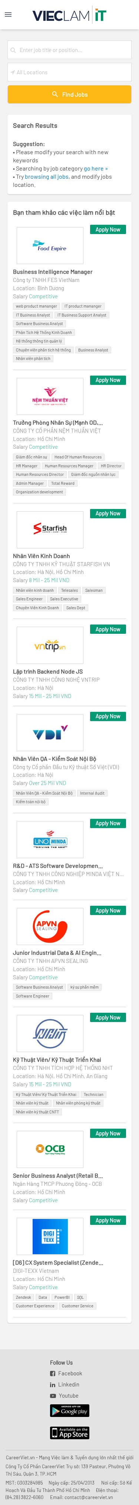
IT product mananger (83, 306)
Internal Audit (92, 793)
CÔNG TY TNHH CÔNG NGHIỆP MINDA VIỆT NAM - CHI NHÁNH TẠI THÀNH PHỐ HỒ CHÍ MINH (69, 873)
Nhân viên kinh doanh (35, 590)
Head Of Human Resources (78, 456)
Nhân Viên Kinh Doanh (41, 555)
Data (43, 1297)
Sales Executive (64, 598)
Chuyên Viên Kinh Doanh (37, 607)
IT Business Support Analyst (81, 314)
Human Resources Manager (69, 465)
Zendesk (23, 1297)
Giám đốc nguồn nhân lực (93, 474)
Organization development (39, 491)
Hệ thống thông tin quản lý (39, 340)
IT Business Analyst (33, 314)
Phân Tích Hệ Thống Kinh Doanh (44, 332)
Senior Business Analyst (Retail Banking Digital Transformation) (58, 1175)
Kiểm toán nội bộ (31, 801)
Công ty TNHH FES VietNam (46, 279)
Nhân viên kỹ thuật (32, 1102)
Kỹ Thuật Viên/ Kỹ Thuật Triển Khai (57, 1059)
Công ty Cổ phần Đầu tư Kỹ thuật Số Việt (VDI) (66, 766)
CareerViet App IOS (64, 1433)
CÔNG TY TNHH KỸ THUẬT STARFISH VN (61, 564)
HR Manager (26, 465)
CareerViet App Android (66, 1411)
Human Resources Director (40, 474)
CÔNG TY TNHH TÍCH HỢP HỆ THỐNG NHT (63, 1067)
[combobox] (74, 49)
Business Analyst (93, 349)
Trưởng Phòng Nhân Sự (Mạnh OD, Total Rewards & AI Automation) (58, 422)
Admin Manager (30, 483)
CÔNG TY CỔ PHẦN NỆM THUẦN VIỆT (57, 430)
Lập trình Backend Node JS (48, 671)
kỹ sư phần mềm (84, 987)
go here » (96, 168)
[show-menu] (15, 14)
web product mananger (36, 306)
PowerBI (62, 1297)
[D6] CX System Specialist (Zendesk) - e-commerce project (58, 1262)
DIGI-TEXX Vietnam (36, 1270)
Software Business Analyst (39, 323)
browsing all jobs (47, 176)
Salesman (94, 590)
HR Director (111, 465)
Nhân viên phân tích (33, 358)
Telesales (69, 590)
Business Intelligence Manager (53, 271)
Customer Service (77, 1305)
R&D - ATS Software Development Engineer (58, 865)
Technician (93, 1094)
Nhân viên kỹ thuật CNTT (37, 1111)
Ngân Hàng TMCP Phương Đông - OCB (57, 1183)
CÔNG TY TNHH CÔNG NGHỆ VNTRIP (56, 679)
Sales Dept (75, 607)
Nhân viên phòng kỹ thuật (78, 1102)
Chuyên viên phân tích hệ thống (43, 349)
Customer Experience (35, 1305)
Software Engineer (32, 995)
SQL (80, 1297)
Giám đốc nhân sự (31, 456)
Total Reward (63, 483)
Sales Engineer (29, 598)
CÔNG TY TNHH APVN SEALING (50, 960)
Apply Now (108, 229)
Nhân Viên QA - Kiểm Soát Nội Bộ (54, 758)
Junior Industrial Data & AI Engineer (58, 952)
